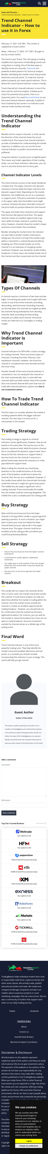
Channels (31, 68)
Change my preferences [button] (28, 1146)
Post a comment (9, 813)
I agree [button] (29, 1141)
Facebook (34, 1011)
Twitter (12, 1011)
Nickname (5, 800)
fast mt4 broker (32, 97)
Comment (5, 765)
